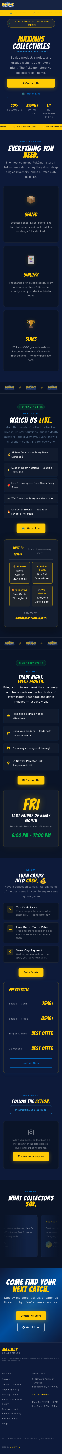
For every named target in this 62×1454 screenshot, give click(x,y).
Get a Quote (31, 972)
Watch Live (30, 93)
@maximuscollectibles (32, 1109)
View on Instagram (32, 1156)
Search (6, 1379)
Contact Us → (31, 1063)
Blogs (5, 1423)
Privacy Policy (10, 1394)
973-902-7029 (40, 1394)
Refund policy (10, 1418)
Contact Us (32, 83)
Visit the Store (32, 1315)
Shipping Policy (10, 1389)
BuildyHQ (15, 1447)
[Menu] (57, 5)
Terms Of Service (12, 1384)
